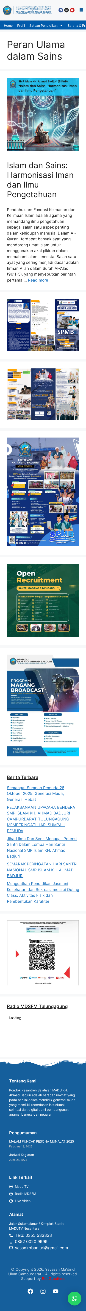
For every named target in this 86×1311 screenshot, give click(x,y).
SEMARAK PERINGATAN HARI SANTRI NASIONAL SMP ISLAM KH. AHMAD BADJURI (42, 870)
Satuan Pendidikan (43, 25)
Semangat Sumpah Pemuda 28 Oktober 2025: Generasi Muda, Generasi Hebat (35, 793)
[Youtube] (72, 10)
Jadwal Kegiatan (21, 1155)
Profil (21, 25)
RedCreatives (53, 1278)
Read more (38, 280)
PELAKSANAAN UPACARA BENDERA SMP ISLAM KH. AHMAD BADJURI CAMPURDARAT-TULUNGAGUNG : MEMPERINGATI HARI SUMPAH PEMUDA (41, 819)
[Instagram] (66, 10)
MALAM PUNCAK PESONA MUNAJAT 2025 (41, 1141)
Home (8, 25)
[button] (81, 10)
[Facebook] (60, 10)
